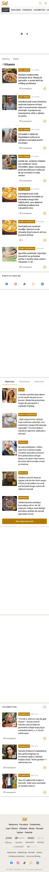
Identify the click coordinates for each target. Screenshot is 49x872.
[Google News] (42, 284)
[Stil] (4, 3)
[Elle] (40, 838)
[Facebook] (6, 284)
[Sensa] (40, 842)
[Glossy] (8, 842)
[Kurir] (9, 838)
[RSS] (33, 284)
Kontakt (31, 852)
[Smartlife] (29, 842)
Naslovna (6, 59)
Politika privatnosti (16, 856)
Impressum (11, 852)
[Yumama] (18, 846)
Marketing (22, 852)
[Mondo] (19, 838)
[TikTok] (24, 284)
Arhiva (39, 852)
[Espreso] (31, 838)
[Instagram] (15, 284)
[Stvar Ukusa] (31, 846)
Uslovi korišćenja (33, 856)
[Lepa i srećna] (18, 842)
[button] (25, 88)
